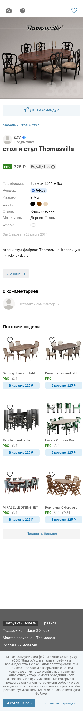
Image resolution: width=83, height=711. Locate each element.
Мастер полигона (18, 638)
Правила (49, 623)
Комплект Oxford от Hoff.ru (62, 507)
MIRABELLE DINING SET (20, 507)
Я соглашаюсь (19, 703)
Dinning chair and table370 (62, 373)
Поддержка (13, 630)
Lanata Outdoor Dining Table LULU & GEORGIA (62, 440)
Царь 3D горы (38, 630)
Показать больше (41, 533)
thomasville (15, 273)
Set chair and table (16, 440)
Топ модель (46, 638)
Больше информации (59, 703)
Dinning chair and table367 (20, 373)
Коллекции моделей (20, 645)
